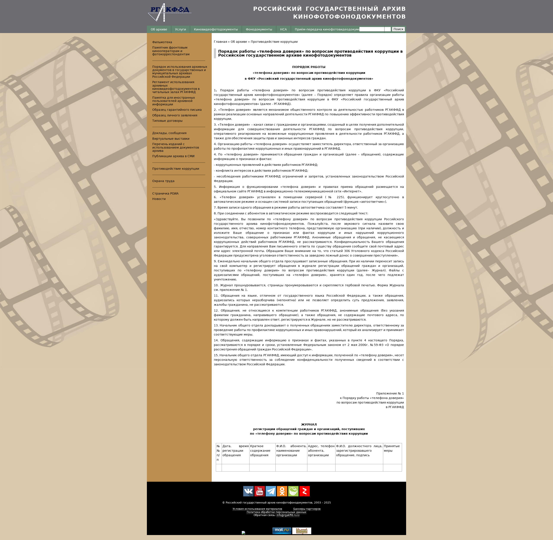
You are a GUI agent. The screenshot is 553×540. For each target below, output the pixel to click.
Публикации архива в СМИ (173, 156)
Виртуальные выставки (170, 138)
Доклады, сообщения (169, 133)
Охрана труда (163, 181)
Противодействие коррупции (274, 41)
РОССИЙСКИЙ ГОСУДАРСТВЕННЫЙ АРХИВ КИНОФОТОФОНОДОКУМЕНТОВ (329, 13)
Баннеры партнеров (307, 508)
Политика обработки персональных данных (276, 512)
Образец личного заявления (174, 115)
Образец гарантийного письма (177, 109)
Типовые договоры (167, 120)
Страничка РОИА (165, 193)
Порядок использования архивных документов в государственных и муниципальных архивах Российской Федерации (179, 71)
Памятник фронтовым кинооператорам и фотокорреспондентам (171, 51)
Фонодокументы (259, 29)
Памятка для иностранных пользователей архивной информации (173, 101)
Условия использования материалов (257, 508)
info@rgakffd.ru (286, 515)
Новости (159, 199)
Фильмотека (162, 42)
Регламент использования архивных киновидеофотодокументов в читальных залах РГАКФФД (176, 87)
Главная (220, 41)
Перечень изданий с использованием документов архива (175, 147)
